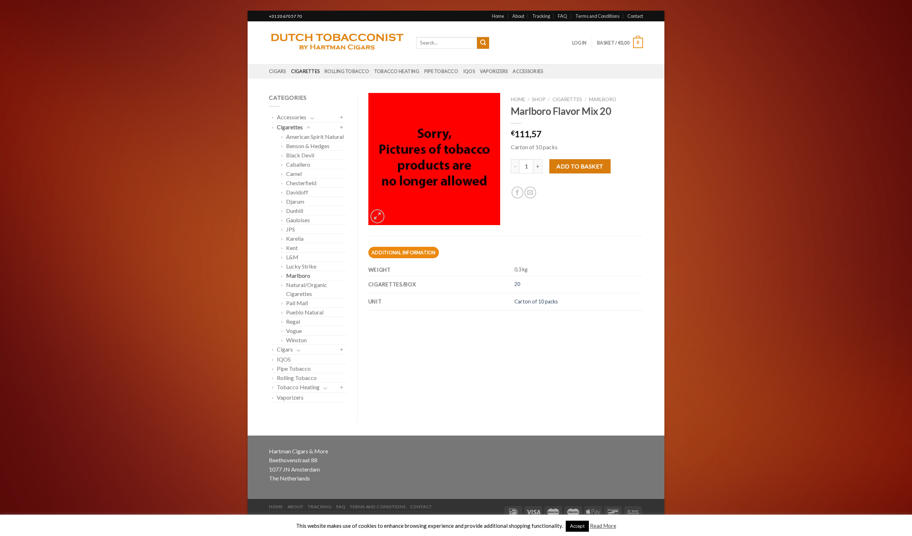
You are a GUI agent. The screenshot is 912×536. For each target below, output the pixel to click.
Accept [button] (577, 526)
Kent (292, 247)
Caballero (298, 164)
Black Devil (300, 155)
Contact (635, 16)
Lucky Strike (301, 266)
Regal (293, 321)
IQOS (469, 71)
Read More (603, 525)
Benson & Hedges (308, 145)
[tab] (403, 252)
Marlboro (298, 275)
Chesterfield (301, 182)
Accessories (528, 71)
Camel (294, 173)
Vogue (294, 330)
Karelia (295, 238)
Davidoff (297, 192)
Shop (538, 99)
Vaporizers (494, 71)
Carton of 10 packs (536, 301)
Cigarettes (305, 71)
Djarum (295, 201)
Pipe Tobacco (441, 71)
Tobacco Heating (396, 71)
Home (498, 16)
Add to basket (579, 166)
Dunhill (294, 210)
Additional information (404, 252)
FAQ (562, 16)
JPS (290, 229)
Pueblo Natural (304, 312)
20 (517, 284)
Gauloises (298, 220)
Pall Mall (297, 303)
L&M (292, 257)
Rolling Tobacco (347, 71)
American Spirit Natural (315, 136)
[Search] (483, 43)
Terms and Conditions (597, 16)
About (518, 16)
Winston (296, 340)
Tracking (541, 16)
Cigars (277, 71)
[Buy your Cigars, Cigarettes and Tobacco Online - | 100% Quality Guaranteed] (337, 43)
